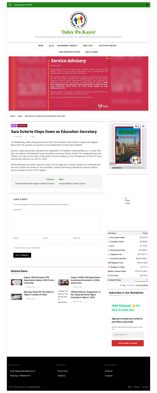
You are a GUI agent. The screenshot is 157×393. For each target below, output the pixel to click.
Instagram (109, 376)
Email (46, 238)
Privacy (137, 387)
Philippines (22, 125)
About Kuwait (92, 52)
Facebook (108, 371)
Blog (51, 46)
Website (76, 238)
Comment (18, 209)
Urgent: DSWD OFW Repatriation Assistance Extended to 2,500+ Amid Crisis (85, 280)
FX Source (131, 285)
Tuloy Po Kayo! (78, 32)
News (40, 46)
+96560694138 (24, 376)
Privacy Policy (63, 371)
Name (16, 238)
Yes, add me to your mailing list (27, 248)
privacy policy (132, 327)
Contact (145, 387)
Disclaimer (61, 376)
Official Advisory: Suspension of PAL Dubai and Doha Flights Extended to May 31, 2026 (86, 295)
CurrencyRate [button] (142, 285)
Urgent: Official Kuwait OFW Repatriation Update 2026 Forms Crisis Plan (39, 280)
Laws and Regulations (69, 52)
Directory (88, 46)
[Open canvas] (10, 4)
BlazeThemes (35, 387)
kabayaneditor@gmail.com (25, 371)
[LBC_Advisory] (78, 83)
